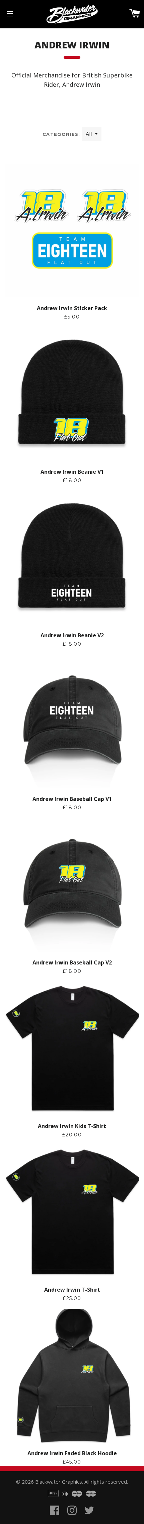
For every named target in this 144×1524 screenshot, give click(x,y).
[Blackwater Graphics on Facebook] (55, 1518)
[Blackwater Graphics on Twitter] (89, 1518)
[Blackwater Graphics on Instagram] (72, 1518)
